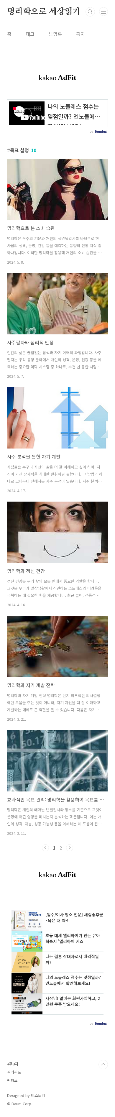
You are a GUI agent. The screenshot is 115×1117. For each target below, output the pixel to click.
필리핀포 (14, 1072)
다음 (69, 847)
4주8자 (12, 1064)
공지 (80, 33)
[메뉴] (103, 11)
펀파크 (12, 1080)
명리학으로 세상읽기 (43, 12)
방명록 (55, 33)
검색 (90, 11)
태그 (30, 33)
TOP (103, 1064)
